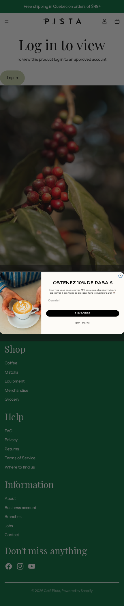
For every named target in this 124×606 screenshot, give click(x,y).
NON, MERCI (83, 323)
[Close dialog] (120, 276)
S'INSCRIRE (83, 313)
